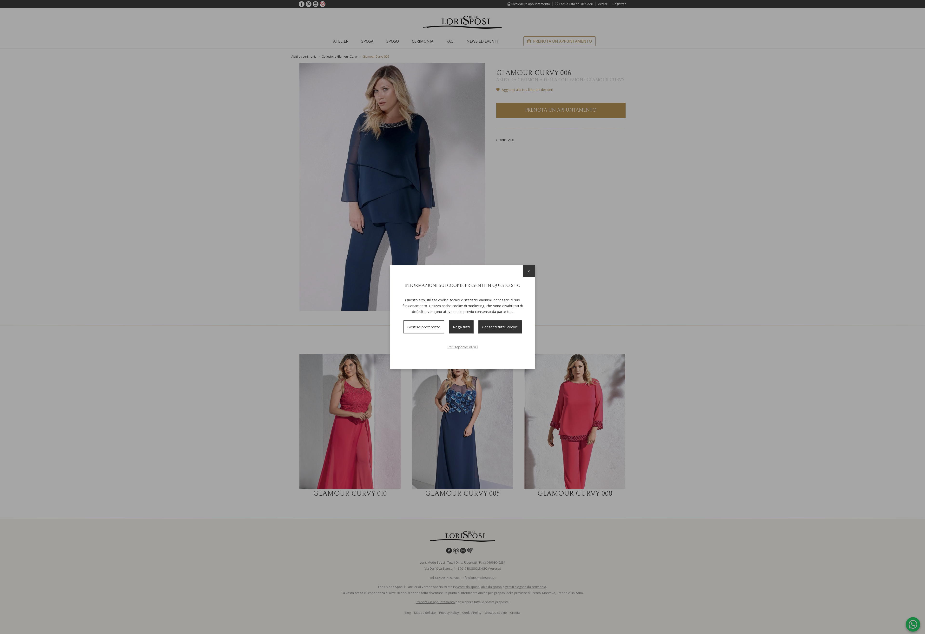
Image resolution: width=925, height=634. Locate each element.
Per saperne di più (462, 346)
